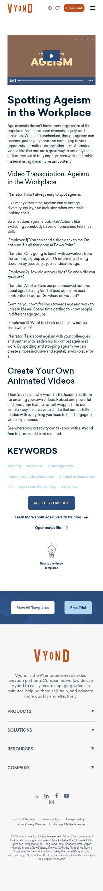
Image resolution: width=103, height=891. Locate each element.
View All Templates (33, 608)
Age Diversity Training (37, 487)
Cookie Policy (75, 819)
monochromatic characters (31, 477)
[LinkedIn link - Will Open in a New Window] (46, 796)
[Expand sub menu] (93, 711)
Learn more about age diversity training (48, 517)
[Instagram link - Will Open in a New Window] (51, 803)
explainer (69, 487)
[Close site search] (94, 25)
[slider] (51, 81)
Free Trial (78, 608)
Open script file (48, 528)
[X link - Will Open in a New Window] (37, 796)
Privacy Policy (51, 819)
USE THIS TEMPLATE (52, 503)
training (14, 466)
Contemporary (60, 466)
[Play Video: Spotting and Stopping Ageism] (51, 55)
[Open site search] (15, 25)
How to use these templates (51, 566)
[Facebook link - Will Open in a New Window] (57, 796)
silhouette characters (77, 477)
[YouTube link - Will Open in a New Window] (66, 796)
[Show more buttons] (91, 81)
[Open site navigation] (93, 8)
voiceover (34, 466)
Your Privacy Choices (32, 824)
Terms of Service (23, 819)
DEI (10, 487)
